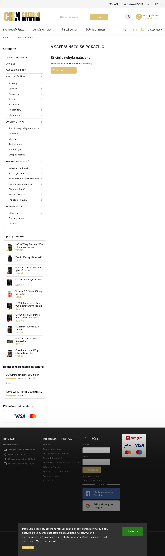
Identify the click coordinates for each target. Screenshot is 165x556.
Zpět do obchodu (63, 70)
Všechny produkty (16, 57)
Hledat (98, 17)
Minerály (13, 138)
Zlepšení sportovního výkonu (24, 178)
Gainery (13, 88)
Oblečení (13, 213)
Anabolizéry (15, 109)
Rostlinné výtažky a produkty (24, 128)
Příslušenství (14, 206)
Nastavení (28, 548)
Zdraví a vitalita (17, 194)
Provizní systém (51, 476)
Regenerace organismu (21, 183)
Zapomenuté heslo (92, 480)
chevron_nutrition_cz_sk (21, 463)
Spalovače (14, 104)
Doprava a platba (134, 4)
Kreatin (12, 99)
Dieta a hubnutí (17, 189)
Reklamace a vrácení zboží (57, 453)
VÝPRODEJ (11, 63)
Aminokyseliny (16, 94)
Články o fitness (51, 467)
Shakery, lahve (16, 218)
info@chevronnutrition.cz (21, 449)
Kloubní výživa (16, 149)
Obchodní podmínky (53, 458)
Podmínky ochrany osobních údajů (61, 462)
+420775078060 (17, 454)
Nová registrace (90, 476)
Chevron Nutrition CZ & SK (22, 459)
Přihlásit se (91, 469)
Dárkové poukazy (16, 70)
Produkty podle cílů (17, 161)
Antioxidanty (15, 144)
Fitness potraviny (18, 199)
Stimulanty (14, 115)
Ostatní (13, 223)
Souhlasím (133, 531)
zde (55, 540)
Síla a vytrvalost (17, 173)
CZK (157, 4)
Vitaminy (13, 133)
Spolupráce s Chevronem (56, 471)
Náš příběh (48, 480)
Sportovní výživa (16, 76)
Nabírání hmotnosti (19, 168)
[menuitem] (16, 30)
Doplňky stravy (15, 121)
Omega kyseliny (17, 154)
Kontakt (113, 4)
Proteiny (13, 83)
